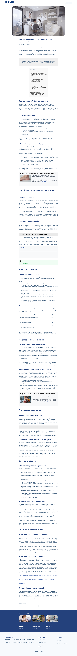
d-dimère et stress (42, 642)
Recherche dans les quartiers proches (38, 93)
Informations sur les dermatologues (38, 73)
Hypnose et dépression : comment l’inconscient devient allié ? (24, 625)
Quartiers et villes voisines (35, 92)
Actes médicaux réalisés (36, 80)
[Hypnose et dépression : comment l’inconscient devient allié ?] (25, 618)
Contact (69, 3)
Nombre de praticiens (35, 75)
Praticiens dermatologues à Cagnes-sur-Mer (38, 74)
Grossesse (48, 3)
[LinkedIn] (53, 606)
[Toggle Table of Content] (45, 69)
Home (22, 3)
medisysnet (40, 645)
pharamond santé (41, 639)
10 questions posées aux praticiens (37, 89)
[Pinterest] (43, 606)
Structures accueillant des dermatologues (39, 87)
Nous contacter (25, 263)
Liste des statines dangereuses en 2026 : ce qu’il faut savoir (51, 625)
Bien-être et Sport (40, 3)
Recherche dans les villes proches (37, 94)
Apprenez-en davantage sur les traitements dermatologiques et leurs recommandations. (36, 579)
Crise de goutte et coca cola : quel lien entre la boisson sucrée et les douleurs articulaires (37, 394)
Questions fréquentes (34, 88)
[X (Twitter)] (33, 606)
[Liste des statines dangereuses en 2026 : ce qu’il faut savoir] (52, 618)
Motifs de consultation (34, 78)
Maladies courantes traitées (35, 81)
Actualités (27, 3)
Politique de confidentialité (62, 643)
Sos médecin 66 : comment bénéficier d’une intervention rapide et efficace (38, 625)
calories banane (41, 641)
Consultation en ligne (35, 72)
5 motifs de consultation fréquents (37, 79)
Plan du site (59, 640)
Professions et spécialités (36, 76)
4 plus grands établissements (37, 86)
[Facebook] (24, 606)
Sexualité (54, 3)
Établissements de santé (34, 85)
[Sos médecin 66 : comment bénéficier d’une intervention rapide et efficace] (38, 618)
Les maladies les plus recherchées (37, 82)
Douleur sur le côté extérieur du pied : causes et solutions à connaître (38, 173)
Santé (33, 3)
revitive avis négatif (42, 643)
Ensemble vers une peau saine (36, 95)
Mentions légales (60, 641)
